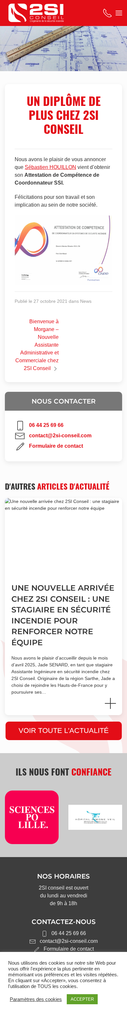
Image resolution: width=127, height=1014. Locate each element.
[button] (119, 13)
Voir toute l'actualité (64, 730)
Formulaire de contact (56, 446)
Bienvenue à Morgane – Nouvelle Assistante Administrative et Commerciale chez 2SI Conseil (37, 345)
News (86, 301)
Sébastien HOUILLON (50, 167)
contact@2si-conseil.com (60, 435)
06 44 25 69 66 (46, 425)
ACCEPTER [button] (82, 999)
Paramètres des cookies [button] (36, 999)
